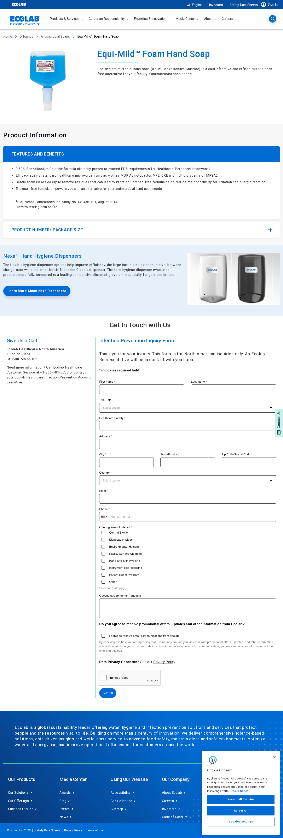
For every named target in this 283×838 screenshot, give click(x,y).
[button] (270, 4)
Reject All (241, 810)
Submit (108, 693)
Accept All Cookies (240, 799)
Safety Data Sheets (244, 5)
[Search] (272, 19)
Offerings (26, 36)
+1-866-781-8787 (54, 372)
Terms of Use (95, 830)
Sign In (273, 4)
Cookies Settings (241, 821)
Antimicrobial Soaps (55, 36)
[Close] (274, 757)
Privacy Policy (164, 662)
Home (7, 36)
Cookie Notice (239, 790)
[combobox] (187, 408)
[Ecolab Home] (25, 20)
